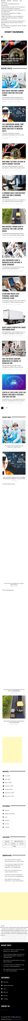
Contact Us (4, 2)
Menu (14, 37)
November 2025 (9, 796)
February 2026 (9, 786)
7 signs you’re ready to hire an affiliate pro (12, 16)
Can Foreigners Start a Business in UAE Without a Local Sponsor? (12, 262)
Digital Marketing (6, 137)
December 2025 (9, 793)
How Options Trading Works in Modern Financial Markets (11, 14)
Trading (7, 827)
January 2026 (8, 789)
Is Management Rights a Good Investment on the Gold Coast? (13, 10)
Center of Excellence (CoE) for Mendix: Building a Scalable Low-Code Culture (14, 394)
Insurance (15, 0)
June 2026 (8, 779)
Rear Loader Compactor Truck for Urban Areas (14, 328)
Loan (20, 0)
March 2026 (8, 782)
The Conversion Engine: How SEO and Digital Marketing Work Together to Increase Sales (12, 127)
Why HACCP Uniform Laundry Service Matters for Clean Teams (13, 92)
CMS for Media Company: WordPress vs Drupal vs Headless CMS (11, 360)
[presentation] (21, 43)
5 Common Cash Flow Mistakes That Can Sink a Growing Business (13, 195)
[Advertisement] (12, 750)
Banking (9, 0)
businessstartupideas (16, 1019)
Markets (4, 56)
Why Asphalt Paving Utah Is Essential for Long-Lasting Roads (12, 228)
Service (4, 237)
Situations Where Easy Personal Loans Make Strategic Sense (10, 295)
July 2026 (7, 776)
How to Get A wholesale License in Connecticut (10, 4)
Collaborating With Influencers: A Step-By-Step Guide (12, 18)
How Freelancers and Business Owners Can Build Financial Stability (13, 26)
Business (3, 0)
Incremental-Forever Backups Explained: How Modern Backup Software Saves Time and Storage (13, 22)
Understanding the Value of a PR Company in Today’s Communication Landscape (13, 7)
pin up (2, 926)
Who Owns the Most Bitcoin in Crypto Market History (12, 60)
